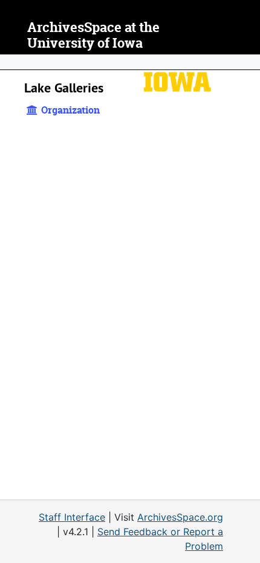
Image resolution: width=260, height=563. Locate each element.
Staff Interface (72, 517)
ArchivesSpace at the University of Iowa (93, 35)
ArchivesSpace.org (180, 517)
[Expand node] (248, 62)
